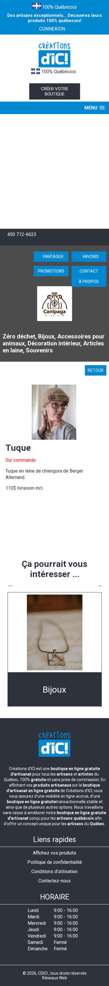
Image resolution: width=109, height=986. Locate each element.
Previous (11, 585)
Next (99, 585)
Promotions (51, 271)
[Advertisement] (54, 171)
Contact (89, 271)
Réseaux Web (54, 978)
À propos (89, 281)
